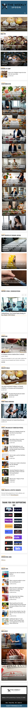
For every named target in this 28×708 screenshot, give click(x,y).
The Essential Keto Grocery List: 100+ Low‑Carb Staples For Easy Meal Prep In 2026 (13, 196)
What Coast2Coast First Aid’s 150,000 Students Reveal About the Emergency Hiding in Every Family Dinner (5, 605)
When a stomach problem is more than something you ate (5, 582)
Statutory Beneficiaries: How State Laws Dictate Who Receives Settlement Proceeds (13, 246)
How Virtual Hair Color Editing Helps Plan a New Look (5, 598)
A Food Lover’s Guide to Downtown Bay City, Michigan (5, 464)
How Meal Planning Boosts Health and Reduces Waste (4, 395)
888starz (3, 560)
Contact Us (20, 702)
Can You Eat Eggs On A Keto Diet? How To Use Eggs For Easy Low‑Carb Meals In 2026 (14, 167)
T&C (16, 702)
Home (7, 702)
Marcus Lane (6, 228)
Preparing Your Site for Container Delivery (5, 574)
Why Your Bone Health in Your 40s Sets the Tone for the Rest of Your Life (5, 613)
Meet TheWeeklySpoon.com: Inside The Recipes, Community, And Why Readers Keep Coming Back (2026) (5, 449)
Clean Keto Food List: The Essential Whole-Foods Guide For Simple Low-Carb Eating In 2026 (14, 95)
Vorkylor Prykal (7, 98)
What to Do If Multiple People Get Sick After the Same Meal (4, 74)
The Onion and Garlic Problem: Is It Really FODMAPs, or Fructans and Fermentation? (14, 377)
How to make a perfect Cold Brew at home (5, 456)
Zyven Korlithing (6, 647)
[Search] (25, 13)
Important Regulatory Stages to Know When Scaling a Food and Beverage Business (5, 472)
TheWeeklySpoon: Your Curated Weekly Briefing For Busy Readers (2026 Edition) (13, 314)
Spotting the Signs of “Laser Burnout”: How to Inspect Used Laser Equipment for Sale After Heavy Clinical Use (5, 621)
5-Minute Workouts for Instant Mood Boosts (14, 411)
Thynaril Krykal (6, 250)
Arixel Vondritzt (5, 356)
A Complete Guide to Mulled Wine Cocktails (14, 346)
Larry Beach (5, 29)
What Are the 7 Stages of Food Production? (5, 480)
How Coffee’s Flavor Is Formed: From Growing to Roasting (5, 441)
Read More (3, 362)
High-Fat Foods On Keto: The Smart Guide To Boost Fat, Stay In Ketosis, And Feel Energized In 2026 (14, 153)
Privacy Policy (11, 702)
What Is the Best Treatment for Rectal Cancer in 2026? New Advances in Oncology (5, 590)
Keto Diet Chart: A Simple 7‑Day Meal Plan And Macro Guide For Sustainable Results (13, 124)
